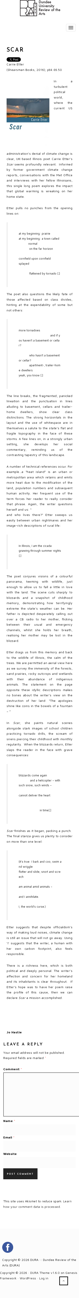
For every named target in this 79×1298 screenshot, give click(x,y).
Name (9, 1121)
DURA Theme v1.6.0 (45, 1273)
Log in (43, 1278)
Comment (12, 1069)
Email (9, 1137)
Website (10, 1154)
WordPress (28, 1278)
